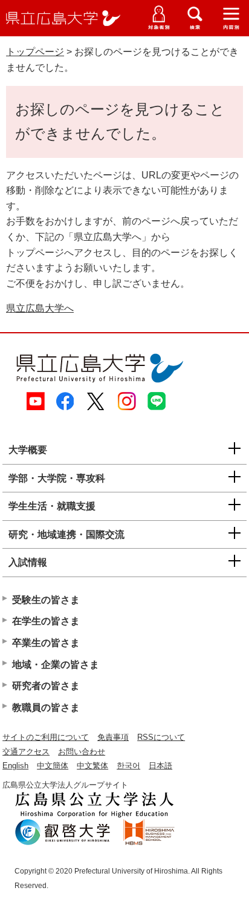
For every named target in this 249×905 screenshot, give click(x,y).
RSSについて (161, 737)
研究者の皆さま (46, 686)
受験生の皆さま (46, 600)
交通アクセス (26, 751)
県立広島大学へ (40, 308)
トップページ (35, 52)
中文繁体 (92, 765)
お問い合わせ (81, 751)
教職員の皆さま (46, 707)
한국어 (128, 765)
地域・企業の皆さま (55, 664)
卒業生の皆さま (46, 643)
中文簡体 (52, 765)
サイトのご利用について (45, 737)
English (15, 765)
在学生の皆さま (46, 621)
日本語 (160, 765)
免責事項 (113, 737)
